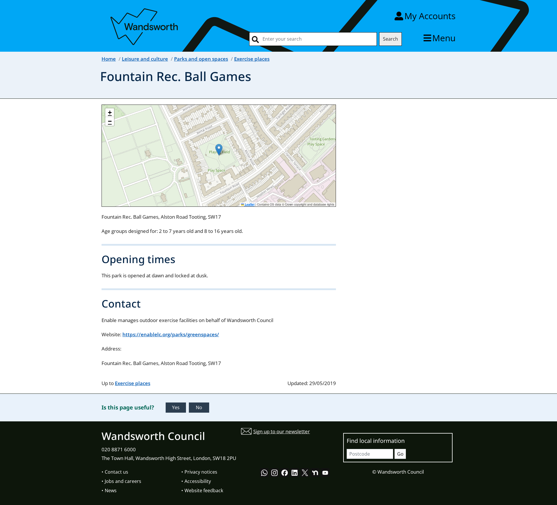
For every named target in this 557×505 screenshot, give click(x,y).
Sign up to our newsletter (281, 431)
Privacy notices (201, 472)
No (199, 407)
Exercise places (252, 58)
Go (400, 454)
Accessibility (198, 481)
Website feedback (204, 490)
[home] (145, 26)
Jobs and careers (123, 481)
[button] (219, 150)
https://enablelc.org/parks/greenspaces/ (170, 334)
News (111, 490)
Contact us (116, 472)
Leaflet (249, 204)
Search (390, 39)
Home (109, 58)
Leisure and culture (145, 58)
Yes (176, 407)
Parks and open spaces (201, 58)
